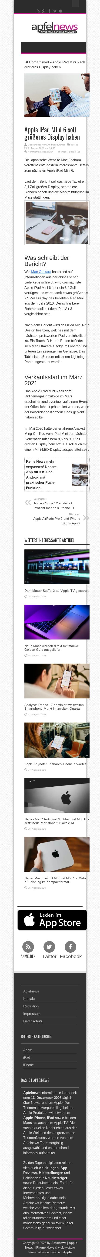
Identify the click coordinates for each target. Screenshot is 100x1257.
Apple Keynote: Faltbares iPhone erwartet (55, 764)
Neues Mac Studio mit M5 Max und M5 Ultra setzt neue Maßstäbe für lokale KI (57, 821)
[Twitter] (55, 11)
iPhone (28, 1065)
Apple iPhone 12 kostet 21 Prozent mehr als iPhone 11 (54, 504)
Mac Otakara (41, 272)
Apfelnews (31, 991)
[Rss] (38, 11)
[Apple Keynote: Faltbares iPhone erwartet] (57, 740)
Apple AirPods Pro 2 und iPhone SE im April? (56, 519)
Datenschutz (33, 1021)
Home (33, 62)
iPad (45, 62)
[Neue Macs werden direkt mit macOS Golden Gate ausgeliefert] (57, 622)
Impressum (32, 1014)
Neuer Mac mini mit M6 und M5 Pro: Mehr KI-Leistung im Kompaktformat (55, 879)
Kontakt (29, 999)
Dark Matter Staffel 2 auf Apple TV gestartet (56, 590)
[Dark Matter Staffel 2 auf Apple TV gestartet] (57, 566)
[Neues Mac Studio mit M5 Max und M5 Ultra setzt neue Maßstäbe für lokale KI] (57, 795)
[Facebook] (49, 11)
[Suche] (75, 3)
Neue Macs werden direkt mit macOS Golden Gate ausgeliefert (51, 647)
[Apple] (60, 11)
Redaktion (31, 1006)
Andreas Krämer (56, 144)
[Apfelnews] (53, 28)
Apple (71, 151)
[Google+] (44, 11)
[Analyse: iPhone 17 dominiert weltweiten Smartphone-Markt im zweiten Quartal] (57, 681)
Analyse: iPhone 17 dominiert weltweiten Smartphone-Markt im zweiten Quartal (54, 706)
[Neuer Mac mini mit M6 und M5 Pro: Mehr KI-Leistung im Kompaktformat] (57, 854)
